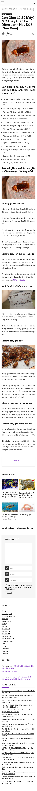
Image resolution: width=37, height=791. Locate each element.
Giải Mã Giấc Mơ (12, 8)
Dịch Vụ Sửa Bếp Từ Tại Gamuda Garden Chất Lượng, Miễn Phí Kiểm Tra (17, 711)
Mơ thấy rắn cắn (19, 280)
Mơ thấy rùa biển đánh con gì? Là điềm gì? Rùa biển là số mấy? (10, 517)
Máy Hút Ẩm (6, 629)
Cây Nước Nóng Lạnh (9, 616)
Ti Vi (3, 644)
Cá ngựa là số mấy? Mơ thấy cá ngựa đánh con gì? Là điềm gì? (10, 495)
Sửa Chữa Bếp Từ (7, 636)
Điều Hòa (5, 619)
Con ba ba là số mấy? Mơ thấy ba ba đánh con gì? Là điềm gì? (26, 495)
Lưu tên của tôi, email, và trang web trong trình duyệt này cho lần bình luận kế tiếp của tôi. (18, 587)
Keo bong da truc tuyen (9, 671)
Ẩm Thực (5, 611)
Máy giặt (4, 626)
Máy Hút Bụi (6, 631)
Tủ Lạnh (4, 646)
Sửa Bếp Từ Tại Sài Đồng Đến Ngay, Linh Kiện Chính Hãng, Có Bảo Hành (17, 706)
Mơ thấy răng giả (25, 515)
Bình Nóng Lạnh (7, 614)
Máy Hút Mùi (6, 634)
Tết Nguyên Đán (7, 641)
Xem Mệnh (5, 649)
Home (4, 8)
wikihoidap (6, 33)
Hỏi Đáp (4, 624)
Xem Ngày (5, 651)
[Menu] (2, 3)
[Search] (33, 3)
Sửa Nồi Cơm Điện (8, 639)
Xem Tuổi (5, 654)
